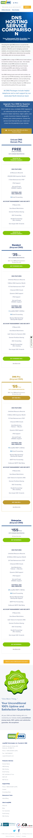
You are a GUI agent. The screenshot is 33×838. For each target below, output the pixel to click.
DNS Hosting (5, 766)
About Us (4, 805)
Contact (4, 789)
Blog (3, 808)
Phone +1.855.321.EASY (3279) (9, 786)
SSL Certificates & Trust (8, 774)
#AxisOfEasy (5, 798)
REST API (4, 777)
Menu (16, 3)
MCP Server (5, 779)
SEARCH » (27, 7)
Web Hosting (5, 769)
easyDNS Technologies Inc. (14, 833)
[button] (17, 661)
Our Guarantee (6, 811)
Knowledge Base (6, 792)
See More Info (16, 363)
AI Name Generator (6, 10)
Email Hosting (5, 771)
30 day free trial (16, 262)
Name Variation (15, 10)
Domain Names (6, 764)
